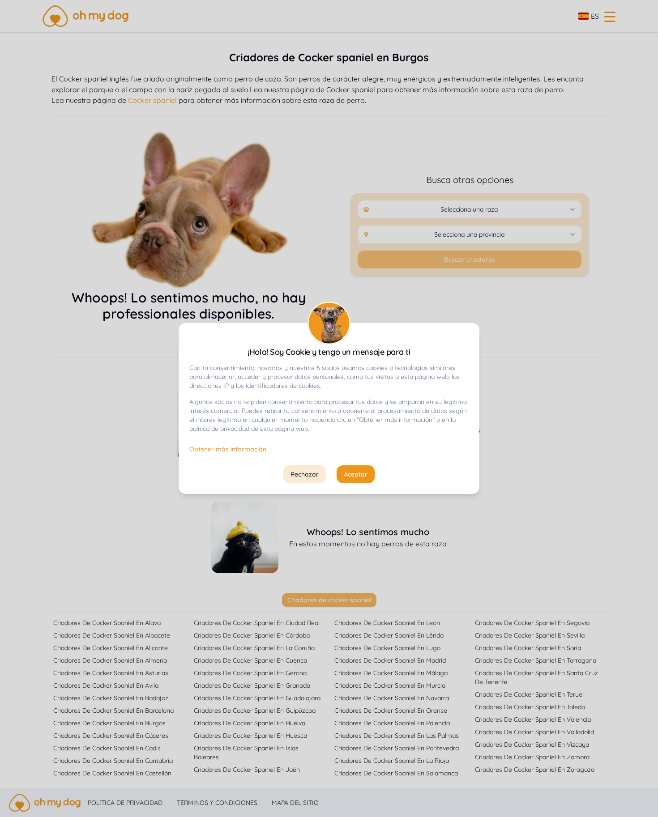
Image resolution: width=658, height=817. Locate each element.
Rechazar (305, 474)
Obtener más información (227, 449)
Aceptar (355, 474)
